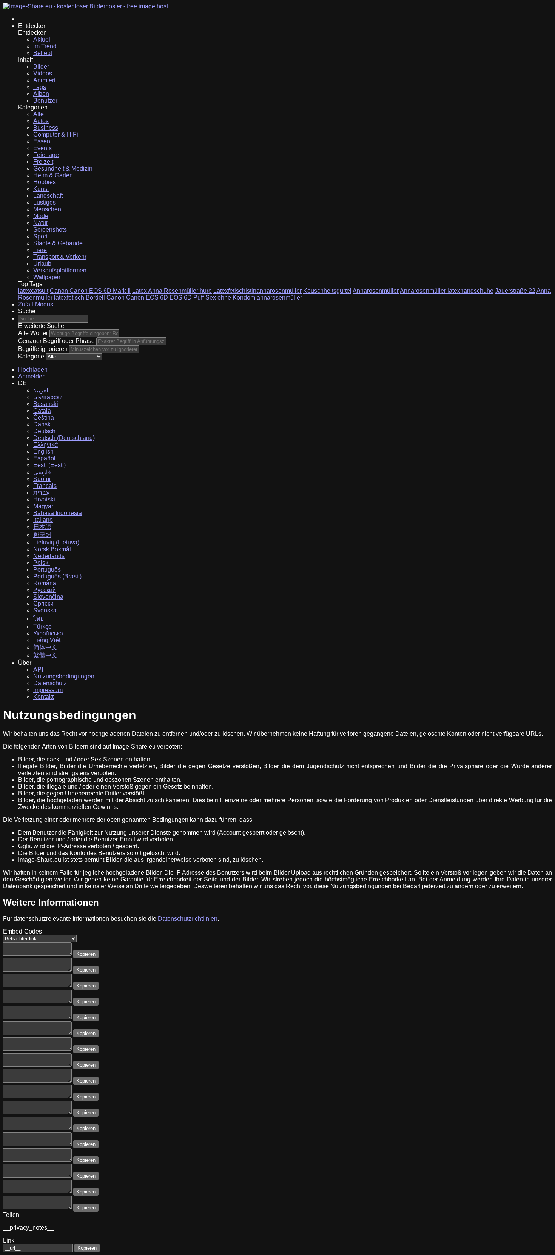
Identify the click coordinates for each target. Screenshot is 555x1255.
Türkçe (42, 626)
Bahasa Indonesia (57, 513)
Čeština (43, 417)
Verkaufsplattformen (59, 270)
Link (8, 1240)
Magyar (43, 506)
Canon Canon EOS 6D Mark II (90, 291)
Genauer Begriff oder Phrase (56, 341)
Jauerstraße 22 (515, 291)
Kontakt (43, 697)
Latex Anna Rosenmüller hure (172, 291)
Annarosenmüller (376, 291)
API (38, 669)
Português (47, 569)
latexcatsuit (33, 291)
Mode (40, 216)
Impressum (48, 690)
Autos (41, 121)
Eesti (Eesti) (49, 465)
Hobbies (44, 182)
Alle (38, 114)
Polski (41, 563)
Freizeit (43, 161)
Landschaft (48, 195)
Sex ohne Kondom (230, 297)
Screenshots (50, 229)
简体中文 (45, 647)
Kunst (41, 189)
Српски (43, 603)
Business (45, 128)
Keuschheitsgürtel (327, 291)
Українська (48, 633)
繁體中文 (45, 655)
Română (44, 583)
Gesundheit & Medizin (62, 168)
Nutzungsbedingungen (63, 676)
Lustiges (44, 202)
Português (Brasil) (57, 576)
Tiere (40, 250)
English (43, 451)
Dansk (42, 424)
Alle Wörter (33, 333)
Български (48, 397)
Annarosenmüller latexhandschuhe (446, 291)
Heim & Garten (53, 175)
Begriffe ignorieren (43, 349)
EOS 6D (181, 297)
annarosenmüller (279, 297)
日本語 (42, 527)
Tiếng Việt (46, 640)
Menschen (47, 209)
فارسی (42, 472)
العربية (41, 390)
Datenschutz (50, 683)
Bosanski (45, 404)
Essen (41, 141)
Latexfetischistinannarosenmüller (257, 291)
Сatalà (42, 411)
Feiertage (46, 155)
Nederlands (49, 556)
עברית (41, 492)
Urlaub (42, 263)
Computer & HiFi (55, 134)
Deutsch (44, 431)
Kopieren (86, 954)
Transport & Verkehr (59, 257)
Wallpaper (46, 277)
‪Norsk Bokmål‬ (52, 549)
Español (44, 458)
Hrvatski (44, 499)
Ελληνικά (45, 444)
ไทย (38, 618)
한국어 (42, 535)
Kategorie (31, 356)
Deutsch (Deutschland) (64, 438)
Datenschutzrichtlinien (187, 918)
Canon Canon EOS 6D (137, 297)
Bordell (95, 297)
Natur (40, 223)
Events (42, 148)
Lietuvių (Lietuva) (56, 542)
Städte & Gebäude (58, 243)
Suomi (42, 479)
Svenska (45, 610)
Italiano (43, 520)
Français (45, 486)
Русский (44, 590)
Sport (40, 236)
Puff (198, 297)
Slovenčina (48, 597)
